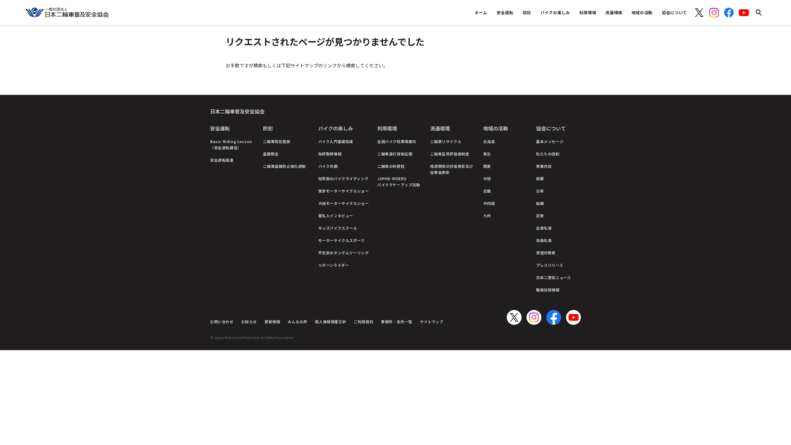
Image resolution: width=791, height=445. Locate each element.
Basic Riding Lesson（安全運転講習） (231, 144)
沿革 (540, 190)
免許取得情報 (330, 153)
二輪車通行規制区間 (394, 153)
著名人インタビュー (335, 215)
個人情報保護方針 (330, 321)
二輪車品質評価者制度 (449, 153)
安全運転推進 (222, 160)
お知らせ (249, 321)
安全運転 (220, 128)
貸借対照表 (546, 252)
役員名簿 (544, 240)
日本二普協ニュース (553, 277)
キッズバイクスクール (337, 228)
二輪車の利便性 (390, 166)
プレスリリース (549, 265)
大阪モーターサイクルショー (343, 203)
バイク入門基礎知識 (335, 141)
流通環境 (440, 128)
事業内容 (544, 166)
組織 (540, 203)
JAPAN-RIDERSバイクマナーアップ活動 (398, 181)
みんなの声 (297, 321)
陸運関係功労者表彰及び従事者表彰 (451, 169)
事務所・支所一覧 (396, 321)
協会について (551, 128)
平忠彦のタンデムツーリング (343, 252)
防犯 (268, 128)
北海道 (489, 141)
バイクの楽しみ (335, 128)
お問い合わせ (222, 321)
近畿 (487, 190)
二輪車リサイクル (445, 141)
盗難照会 (270, 153)
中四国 (489, 203)
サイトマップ (431, 321)
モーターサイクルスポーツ (341, 240)
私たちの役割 (548, 153)
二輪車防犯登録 (276, 141)
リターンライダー (333, 265)
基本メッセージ (549, 141)
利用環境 (387, 128)
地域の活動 (495, 128)
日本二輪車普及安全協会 (237, 111)
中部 (487, 178)
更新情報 (272, 321)
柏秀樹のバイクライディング (343, 178)
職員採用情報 (548, 289)
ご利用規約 (363, 321)
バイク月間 (328, 166)
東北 (487, 153)
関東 (487, 166)
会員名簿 (544, 228)
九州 (487, 215)
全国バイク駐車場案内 (396, 141)
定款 (540, 215)
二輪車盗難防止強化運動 (284, 166)
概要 (540, 178)
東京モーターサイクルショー (343, 190)
